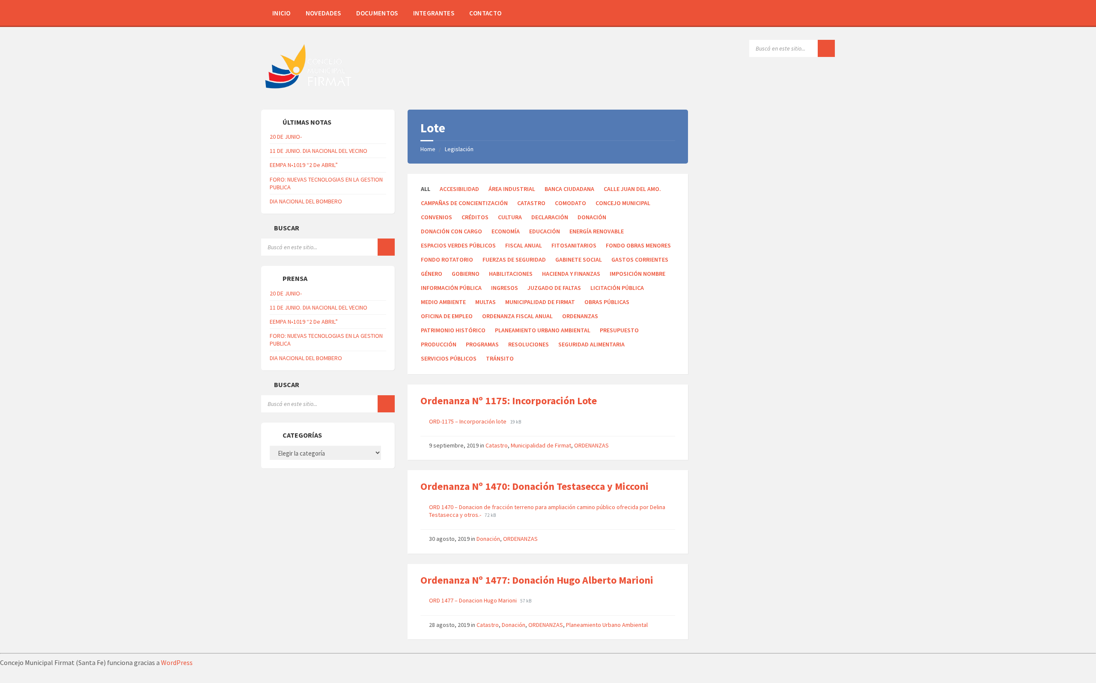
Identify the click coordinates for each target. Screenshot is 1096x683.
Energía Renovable (596, 231)
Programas (482, 344)
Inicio (281, 13)
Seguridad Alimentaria (591, 344)
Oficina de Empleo (447, 316)
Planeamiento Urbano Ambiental (542, 330)
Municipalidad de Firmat (540, 302)
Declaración (549, 217)
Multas (485, 302)
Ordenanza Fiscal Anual (517, 316)
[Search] (826, 48)
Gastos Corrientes (639, 259)
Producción (438, 344)
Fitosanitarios (573, 245)
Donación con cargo (451, 231)
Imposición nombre (637, 273)
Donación (592, 217)
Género (431, 273)
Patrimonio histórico (453, 330)
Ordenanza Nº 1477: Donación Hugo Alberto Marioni (536, 580)
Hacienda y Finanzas (571, 273)
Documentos (377, 13)
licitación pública (617, 288)
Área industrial (511, 189)
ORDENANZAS (580, 316)
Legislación (459, 149)
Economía (505, 231)
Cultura (510, 217)
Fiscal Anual (523, 245)
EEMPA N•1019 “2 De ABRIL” (304, 165)
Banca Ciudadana (569, 189)
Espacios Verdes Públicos (458, 245)
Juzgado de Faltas (554, 288)
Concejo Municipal (623, 203)
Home (427, 149)
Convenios (436, 217)
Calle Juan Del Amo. (632, 189)
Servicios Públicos (449, 358)
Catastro (531, 203)
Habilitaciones (511, 273)
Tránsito (500, 358)
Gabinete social (578, 259)
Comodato (570, 203)
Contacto (485, 13)
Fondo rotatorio (447, 259)
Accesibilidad (459, 189)
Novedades (323, 13)
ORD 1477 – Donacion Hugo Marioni (473, 600)
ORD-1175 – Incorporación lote (468, 421)
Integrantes (433, 13)
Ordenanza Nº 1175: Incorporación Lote (508, 400)
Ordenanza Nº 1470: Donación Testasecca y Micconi (534, 486)
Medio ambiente (443, 302)
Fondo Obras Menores (638, 245)
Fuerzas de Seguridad (514, 259)
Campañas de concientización (464, 203)
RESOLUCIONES (528, 344)
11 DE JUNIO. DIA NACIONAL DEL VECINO (318, 151)
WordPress (177, 662)
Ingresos (504, 288)
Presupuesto (619, 330)
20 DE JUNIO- (286, 136)
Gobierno (466, 273)
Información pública (451, 288)
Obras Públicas (606, 302)
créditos (475, 217)
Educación (544, 231)
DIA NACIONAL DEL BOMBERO (306, 201)
